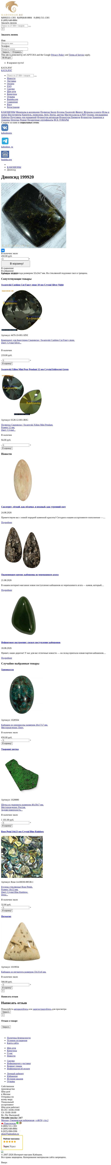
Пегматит (6, 916)
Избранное (12, 1076)
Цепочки (15, 120)
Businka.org (12, 99)
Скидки (11, 89)
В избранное (7, 271)
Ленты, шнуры (56, 114)
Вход (9, 104)
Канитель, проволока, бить (35, 114)
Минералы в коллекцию (28, 112)
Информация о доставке (19, 1063)
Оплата (10, 83)
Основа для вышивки (97, 114)
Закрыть (6, 52)
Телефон (5, 46)
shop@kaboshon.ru (10, 1134)
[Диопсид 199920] (33, 247)
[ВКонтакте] (3, 250)
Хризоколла (7, 669)
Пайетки (5, 117)
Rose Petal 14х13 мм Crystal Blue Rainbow (22, 831)
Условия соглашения (17, 1040)
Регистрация (13, 107)
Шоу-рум (11, 91)
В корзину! (16, 263)
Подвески (45, 112)
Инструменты (15, 114)
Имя (3, 40)
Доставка (11, 81)
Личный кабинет (15, 1073)
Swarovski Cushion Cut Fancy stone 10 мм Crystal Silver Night (32, 285)
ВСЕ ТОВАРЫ (61, 120)
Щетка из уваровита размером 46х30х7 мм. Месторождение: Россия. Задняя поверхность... (22, 807)
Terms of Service (76, 55)
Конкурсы (12, 94)
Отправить (17, 52)
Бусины (61, 112)
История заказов (15, 1079)
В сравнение (7, 268)
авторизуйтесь (21, 1009)
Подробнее (6, 522)
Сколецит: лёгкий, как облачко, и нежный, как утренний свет (33, 507)
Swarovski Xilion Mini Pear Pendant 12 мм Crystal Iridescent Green (35, 369)
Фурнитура (86, 117)
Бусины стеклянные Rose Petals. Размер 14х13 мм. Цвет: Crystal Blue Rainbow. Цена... (17, 891)
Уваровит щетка (10, 749)
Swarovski (70, 112)
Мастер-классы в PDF (75, 114)
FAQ (9, 86)
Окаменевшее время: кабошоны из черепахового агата (30, 574)
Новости (11, 78)
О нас (10, 1053)
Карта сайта (13, 1043)
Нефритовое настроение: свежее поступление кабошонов (30, 642)
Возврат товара (14, 1066)
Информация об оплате (18, 1068)
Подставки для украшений (23, 117)
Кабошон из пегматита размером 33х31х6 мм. (23, 972)
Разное (23, 120)
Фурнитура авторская (48, 117)
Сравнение (12, 102)
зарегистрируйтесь (42, 1009)
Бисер (53, 112)
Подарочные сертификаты (40, 120)
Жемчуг (79, 112)
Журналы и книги (92, 112)
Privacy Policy (57, 55)
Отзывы (11, 96)
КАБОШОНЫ (8, 112)
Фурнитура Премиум (69, 117)
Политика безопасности (19, 1038)
